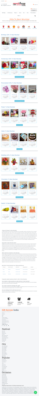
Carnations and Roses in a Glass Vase (32, 119)
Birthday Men (16, 388)
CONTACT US (36, 4)
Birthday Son (27, 390)
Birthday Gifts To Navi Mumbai (10, 35)
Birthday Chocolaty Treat (5, 118)
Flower (15, 12)
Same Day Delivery (25, 269)
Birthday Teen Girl (16, 390)
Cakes (3, 269)
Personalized (33, 12)
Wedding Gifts (4, 368)
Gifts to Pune (4, 355)
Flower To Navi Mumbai (8, 107)
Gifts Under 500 (18, 269)
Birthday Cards (21, 389)
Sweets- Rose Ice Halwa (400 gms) (32, 215)
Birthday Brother (10, 391)
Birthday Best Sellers (31, 393)
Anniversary (10, 12)
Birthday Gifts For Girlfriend (22, 392)
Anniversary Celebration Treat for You (23, 71)
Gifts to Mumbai (4, 348)
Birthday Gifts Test (22, 390)
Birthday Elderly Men (26, 389)
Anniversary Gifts (4, 360)
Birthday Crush (17, 389)
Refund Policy (4, 323)
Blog (2, 315)
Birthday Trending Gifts (23, 387)
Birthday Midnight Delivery (30, 392)
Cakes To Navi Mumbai (8, 131)
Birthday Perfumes (26, 391)
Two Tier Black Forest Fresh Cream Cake (32, 143)
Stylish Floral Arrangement (14, 167)
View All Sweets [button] (19, 221)
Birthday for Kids (11, 387)
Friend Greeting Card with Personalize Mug (23, 95)
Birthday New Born (11, 388)
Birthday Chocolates (32, 390)
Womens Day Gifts (4, 380)
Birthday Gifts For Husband (16, 393)
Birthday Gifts (4, 359)
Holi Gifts (3, 334)
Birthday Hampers (11, 389)
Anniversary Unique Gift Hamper (5, 71)
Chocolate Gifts (4, 367)
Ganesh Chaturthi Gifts (5, 337)
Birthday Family (11, 390)
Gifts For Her (4, 364)
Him (27, 12)
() (34, 9)
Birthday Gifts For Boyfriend (27, 388)
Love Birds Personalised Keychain (5, 95)
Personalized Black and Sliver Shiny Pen (32, 95)
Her (23, 12)
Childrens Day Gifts (4, 381)
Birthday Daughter (16, 387)
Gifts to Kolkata (4, 349)
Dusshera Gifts (4, 340)
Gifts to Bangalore (4, 347)
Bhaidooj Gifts (4, 333)
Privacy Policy (4, 319)
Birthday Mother (16, 391)
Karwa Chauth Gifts (4, 336)
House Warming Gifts (5, 383)
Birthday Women (21, 391)
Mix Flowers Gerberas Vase (5, 167)
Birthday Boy (31, 391)
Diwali (9, 271)
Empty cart (33, 10)
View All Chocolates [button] (19, 197)
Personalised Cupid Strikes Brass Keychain (14, 95)
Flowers (4, 271)
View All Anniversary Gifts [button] (19, 76)
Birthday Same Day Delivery (14, 392)
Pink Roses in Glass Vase (23, 119)
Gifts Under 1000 (18, 271)
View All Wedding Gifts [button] (19, 173)
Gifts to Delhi (4, 351)
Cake (20, 12)
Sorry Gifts (3, 384)
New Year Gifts (4, 375)
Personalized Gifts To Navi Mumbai (11, 83)
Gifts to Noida (4, 356)
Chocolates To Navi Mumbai (9, 179)
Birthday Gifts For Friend (5, 387)
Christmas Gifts (4, 374)
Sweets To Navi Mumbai (8, 203)
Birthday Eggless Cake (5, 388)
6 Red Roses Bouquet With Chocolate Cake (6, 47)
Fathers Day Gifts (4, 376)
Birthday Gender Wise (5, 391)
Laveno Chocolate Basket (5, 191)
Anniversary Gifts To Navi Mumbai (11, 59)
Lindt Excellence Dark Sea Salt (14, 191)
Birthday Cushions (20, 388)
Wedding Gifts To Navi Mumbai (10, 155)
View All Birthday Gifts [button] (19, 52)
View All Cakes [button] (19, 149)
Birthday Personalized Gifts (24, 393)
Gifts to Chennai (4, 350)
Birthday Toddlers (6, 389)
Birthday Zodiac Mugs (9, 393)
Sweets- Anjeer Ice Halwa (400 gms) (23, 215)
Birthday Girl (8, 392)
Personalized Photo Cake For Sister (23, 143)
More (19, 15)
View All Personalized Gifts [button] (19, 100)
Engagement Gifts (4, 382)
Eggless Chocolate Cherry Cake (14, 143)
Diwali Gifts (3, 332)
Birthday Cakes (7, 390)
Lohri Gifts (3, 341)
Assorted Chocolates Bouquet (32, 47)
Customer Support (4, 317)
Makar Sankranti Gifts (5, 335)
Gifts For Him (4, 365)
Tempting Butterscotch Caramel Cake (5, 143)
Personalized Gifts (4, 366)
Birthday (3, 12)
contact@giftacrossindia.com (6, 5)
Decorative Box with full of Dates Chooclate (23, 191)
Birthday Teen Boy (29, 387)
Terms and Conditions (5, 318)
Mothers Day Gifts (4, 377)
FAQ (2, 316)
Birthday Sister (34, 387)
